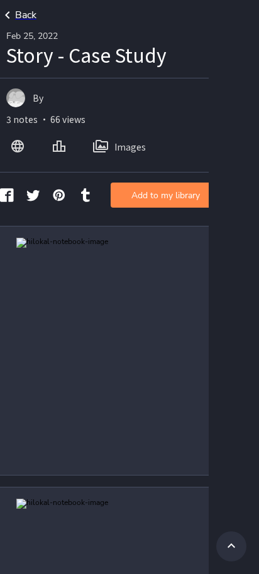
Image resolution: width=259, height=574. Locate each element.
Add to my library (165, 195)
